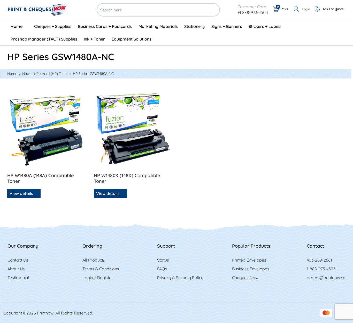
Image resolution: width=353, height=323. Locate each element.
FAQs (162, 268)
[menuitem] (19, 26)
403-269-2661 (319, 260)
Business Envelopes (250, 268)
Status (163, 260)
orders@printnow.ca (326, 277)
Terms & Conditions (100, 268)
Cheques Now (245, 277)
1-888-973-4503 (321, 268)
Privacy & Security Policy (180, 277)
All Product (92, 260)
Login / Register (97, 277)
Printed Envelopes (249, 260)
